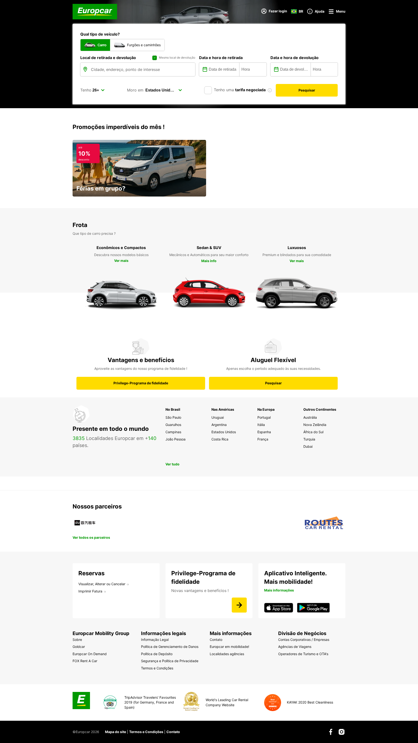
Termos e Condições (146, 732)
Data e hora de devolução (294, 57)
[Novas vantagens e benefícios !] (239, 605)
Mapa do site (115, 732)
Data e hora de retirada (221, 57)
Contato (173, 732)
